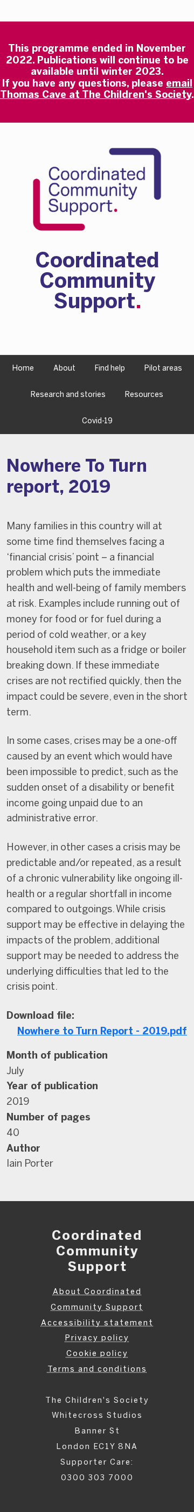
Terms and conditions (97, 1369)
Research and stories (68, 394)
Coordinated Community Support (97, 280)
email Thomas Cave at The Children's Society (96, 89)
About (64, 368)
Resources (144, 394)
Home (23, 368)
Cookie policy (97, 1353)
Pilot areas (163, 368)
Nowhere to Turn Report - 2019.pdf (102, 1031)
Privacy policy (97, 1338)
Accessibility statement (97, 1323)
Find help (110, 368)
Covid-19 (97, 420)
